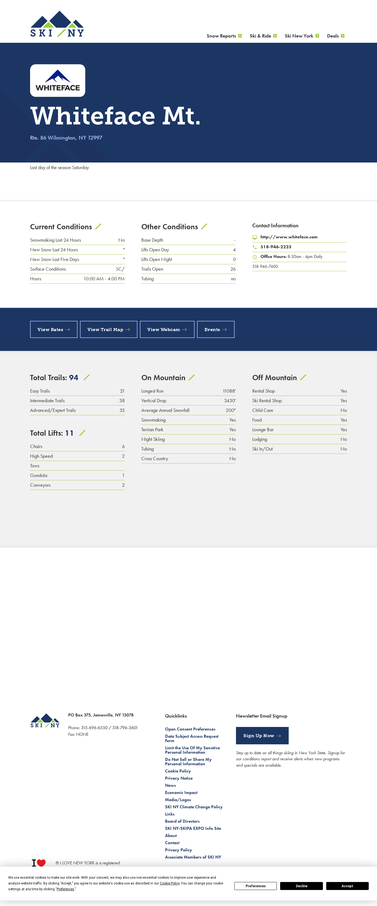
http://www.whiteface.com (289, 237)
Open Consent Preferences (190, 729)
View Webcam (163, 329)
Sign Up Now (258, 735)
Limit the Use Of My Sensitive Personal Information (192, 750)
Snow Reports (221, 36)
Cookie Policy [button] (169, 883)
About (171, 835)
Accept (347, 886)
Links (169, 814)
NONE (82, 734)
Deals (333, 36)
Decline (301, 886)
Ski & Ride (260, 36)
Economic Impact (181, 792)
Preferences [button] (65, 889)
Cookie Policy (178, 771)
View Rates (50, 329)
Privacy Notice (179, 778)
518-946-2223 (276, 247)
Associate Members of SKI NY (193, 857)
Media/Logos (178, 800)
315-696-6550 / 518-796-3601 (109, 728)
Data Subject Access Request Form (191, 738)
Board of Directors (182, 821)
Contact (172, 843)
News (170, 785)
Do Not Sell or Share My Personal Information (188, 761)
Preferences (256, 886)
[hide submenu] (240, 36)
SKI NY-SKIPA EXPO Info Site (193, 828)
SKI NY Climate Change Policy (194, 807)
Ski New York (299, 36)
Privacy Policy (178, 850)
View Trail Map (105, 329)
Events (212, 329)
